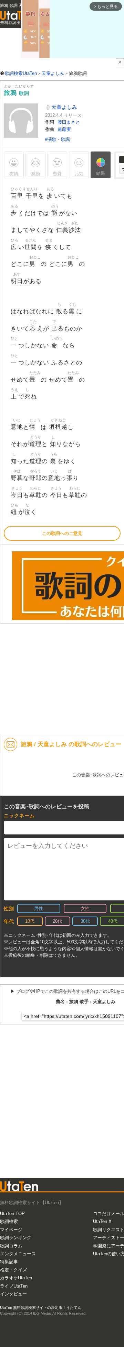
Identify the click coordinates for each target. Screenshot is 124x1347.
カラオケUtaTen (16, 1277)
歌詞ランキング (15, 1237)
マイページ (11, 1229)
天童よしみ (63, 107)
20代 (57, 921)
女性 (85, 908)
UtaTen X (102, 1221)
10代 (29, 921)
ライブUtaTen (14, 1286)
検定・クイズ (13, 1269)
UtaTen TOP (12, 1213)
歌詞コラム (11, 1245)
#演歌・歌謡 (57, 139)
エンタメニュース (18, 1253)
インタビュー (13, 1294)
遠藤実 (64, 129)
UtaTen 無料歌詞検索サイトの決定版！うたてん (40, 1307)
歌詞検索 (9, 1221)
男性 (38, 908)
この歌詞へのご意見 (62, 533)
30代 (85, 921)
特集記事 (9, 1261)
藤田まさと (69, 122)
